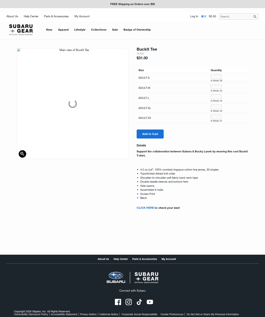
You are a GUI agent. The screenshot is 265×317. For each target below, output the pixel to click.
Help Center (31, 16)
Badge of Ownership (137, 29)
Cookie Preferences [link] (172, 314)
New (49, 29)
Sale (115, 29)
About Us (12, 16)
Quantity (216, 70)
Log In (194, 16)
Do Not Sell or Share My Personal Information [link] (213, 314)
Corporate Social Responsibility (139, 314)
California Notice (108, 314)
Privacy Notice (88, 314)
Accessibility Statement (64, 314)
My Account (82, 16)
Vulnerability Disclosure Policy (31, 314)
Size (141, 70)
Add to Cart (150, 134)
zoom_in (22, 154)
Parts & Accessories (56, 16)
